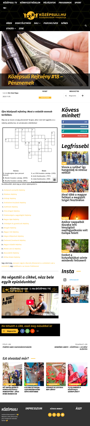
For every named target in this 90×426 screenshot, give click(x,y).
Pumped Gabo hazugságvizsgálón (17, 347)
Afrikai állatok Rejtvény (12, 257)
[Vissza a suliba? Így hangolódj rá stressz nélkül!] (75, 158)
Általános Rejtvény (10, 194)
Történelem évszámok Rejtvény (15, 203)
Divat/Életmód (45, 97)
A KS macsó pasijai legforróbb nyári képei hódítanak (32, 389)
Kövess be (83, 126)
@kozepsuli (73, 280)
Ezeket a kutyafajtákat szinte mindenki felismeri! (74, 257)
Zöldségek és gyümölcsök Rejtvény (16, 224)
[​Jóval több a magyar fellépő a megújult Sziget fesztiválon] (75, 185)
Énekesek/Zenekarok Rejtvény (15, 240)
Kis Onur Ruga (13, 93)
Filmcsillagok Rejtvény (12, 211)
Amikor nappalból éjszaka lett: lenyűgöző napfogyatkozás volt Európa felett (75, 227)
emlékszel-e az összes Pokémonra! (26, 266)
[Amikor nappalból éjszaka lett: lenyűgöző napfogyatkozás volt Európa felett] (75, 213)
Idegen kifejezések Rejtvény (14, 236)
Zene (64, 191)
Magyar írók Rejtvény (11, 232)
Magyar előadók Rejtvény (13, 245)
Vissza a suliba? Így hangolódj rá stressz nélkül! (74, 170)
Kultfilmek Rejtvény (11, 207)
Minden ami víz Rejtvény (12, 249)
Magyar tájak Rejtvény (11, 219)
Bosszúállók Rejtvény (11, 253)
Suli (64, 163)
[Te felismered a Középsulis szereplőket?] (77, 374)
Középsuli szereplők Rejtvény (14, 190)
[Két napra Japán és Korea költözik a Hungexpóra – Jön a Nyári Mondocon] (12, 374)
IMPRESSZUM (33, 408)
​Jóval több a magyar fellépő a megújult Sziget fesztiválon (74, 197)
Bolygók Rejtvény (10, 228)
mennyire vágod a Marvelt (21, 263)
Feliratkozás (82, 136)
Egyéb (65, 218)
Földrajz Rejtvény (10, 198)
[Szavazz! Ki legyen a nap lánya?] (56, 374)
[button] (85, 25)
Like (85, 122)
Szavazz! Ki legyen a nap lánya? (54, 388)
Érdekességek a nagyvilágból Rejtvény (17, 215)
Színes (65, 251)
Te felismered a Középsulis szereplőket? (74, 389)
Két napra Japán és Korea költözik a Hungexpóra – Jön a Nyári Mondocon (11, 390)
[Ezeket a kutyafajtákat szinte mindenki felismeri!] (75, 246)
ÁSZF (79, 408)
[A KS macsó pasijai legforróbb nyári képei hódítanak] (34, 374)
